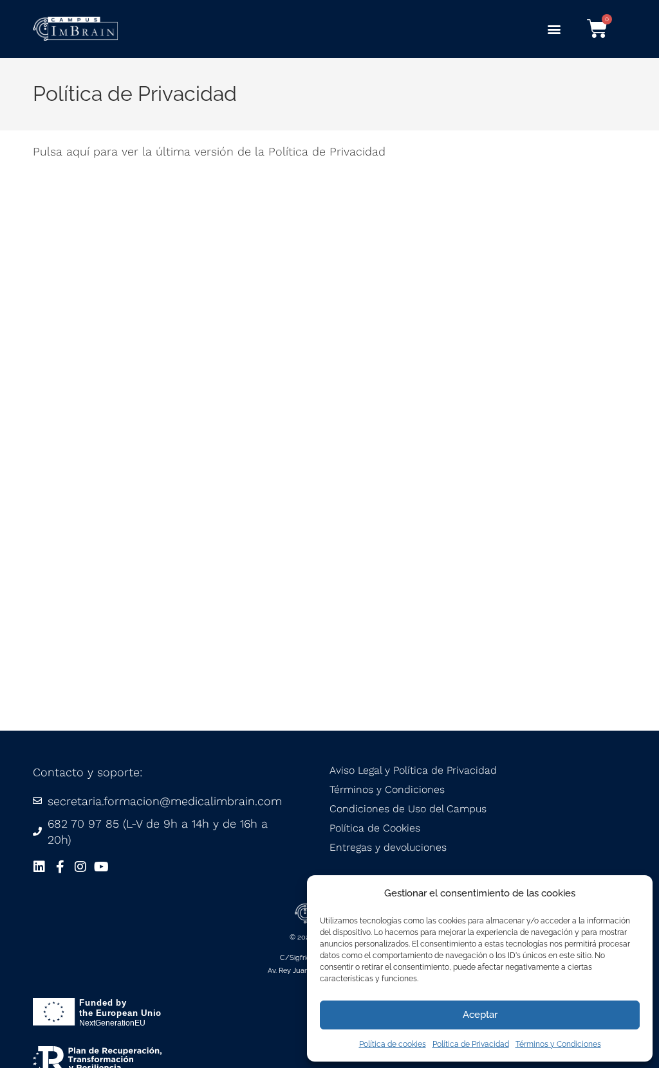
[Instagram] (80, 866)
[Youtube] (101, 866)
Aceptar (480, 1014)
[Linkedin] (39, 866)
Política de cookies (392, 1044)
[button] (554, 29)
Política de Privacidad (470, 1044)
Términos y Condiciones (558, 1044)
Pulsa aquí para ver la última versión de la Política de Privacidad (209, 151)
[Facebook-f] (59, 866)
